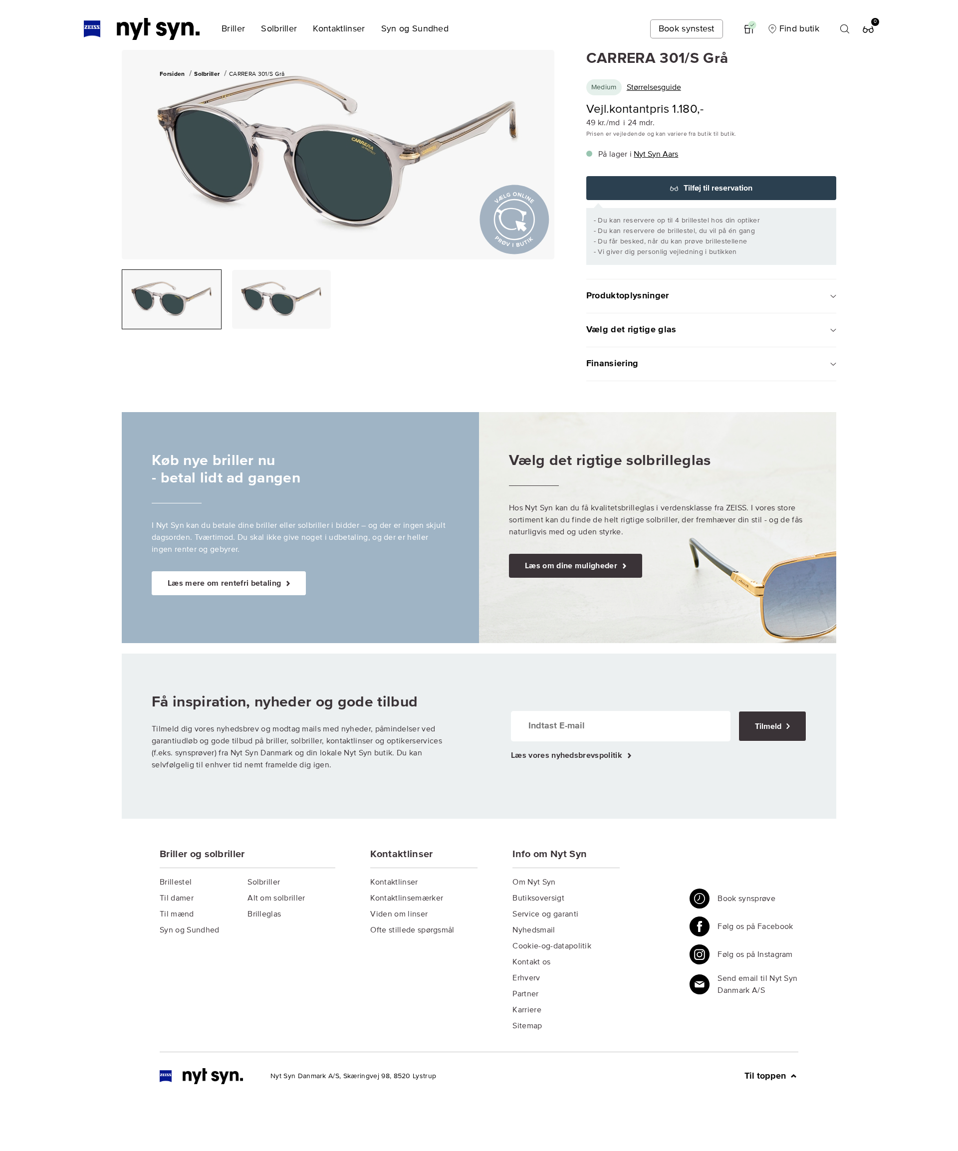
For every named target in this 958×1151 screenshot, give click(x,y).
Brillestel (176, 882)
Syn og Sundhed (189, 930)
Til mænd (177, 914)
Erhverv (526, 978)
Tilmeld (769, 726)
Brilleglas (264, 914)
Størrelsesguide (654, 87)
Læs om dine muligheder (572, 566)
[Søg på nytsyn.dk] (844, 28)
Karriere (526, 1010)
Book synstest (687, 28)
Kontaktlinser (394, 882)
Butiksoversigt (538, 898)
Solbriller (263, 882)
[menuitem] (233, 29)
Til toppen (766, 1076)
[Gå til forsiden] (201, 1076)
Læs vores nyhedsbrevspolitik (567, 755)
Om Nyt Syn (533, 882)
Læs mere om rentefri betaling (225, 583)
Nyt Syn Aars (656, 154)
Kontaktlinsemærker (406, 898)
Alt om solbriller (276, 898)
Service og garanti (545, 914)
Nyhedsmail (533, 930)
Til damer (177, 898)
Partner (525, 994)
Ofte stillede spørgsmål (412, 930)
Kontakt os (531, 962)
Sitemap (527, 1026)
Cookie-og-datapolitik (551, 946)
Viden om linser (399, 914)
